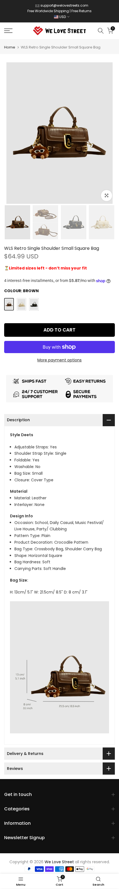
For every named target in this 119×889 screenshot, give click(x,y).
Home (9, 47)
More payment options (59, 360)
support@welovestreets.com (64, 5)
